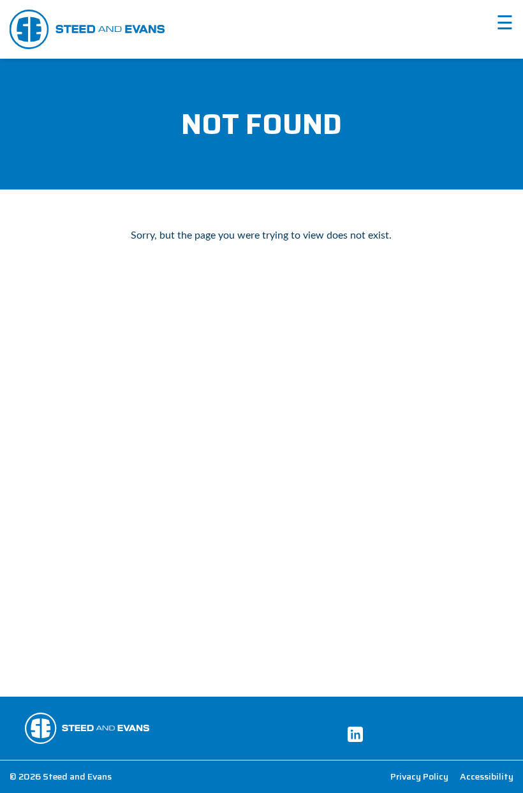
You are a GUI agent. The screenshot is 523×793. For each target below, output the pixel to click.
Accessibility (486, 776)
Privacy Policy (419, 776)
